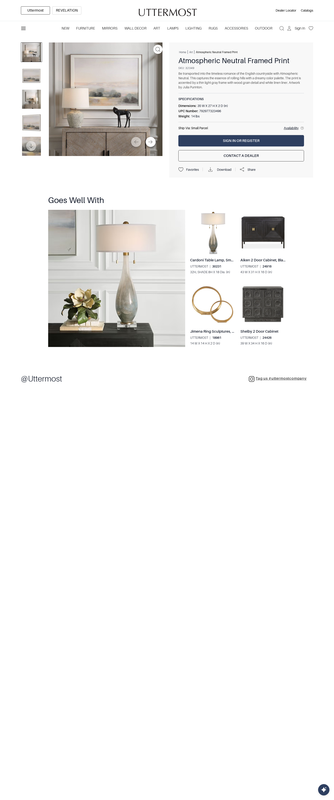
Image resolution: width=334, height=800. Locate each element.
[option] (35, 10)
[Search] (281, 28)
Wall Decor (136, 28)
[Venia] (167, 10)
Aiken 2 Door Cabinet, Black (263, 260)
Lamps (173, 28)
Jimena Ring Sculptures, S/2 (213, 331)
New (65, 28)
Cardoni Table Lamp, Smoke (213, 260)
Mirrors (109, 28)
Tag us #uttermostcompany (281, 378)
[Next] (151, 142)
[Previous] (136, 142)
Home (182, 52)
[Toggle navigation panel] (23, 28)
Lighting (193, 28)
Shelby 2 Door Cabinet (259, 331)
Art (156, 28)
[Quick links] (323, 789)
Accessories (236, 28)
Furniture (85, 28)
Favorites (192, 169)
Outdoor (263, 28)
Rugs (213, 28)
